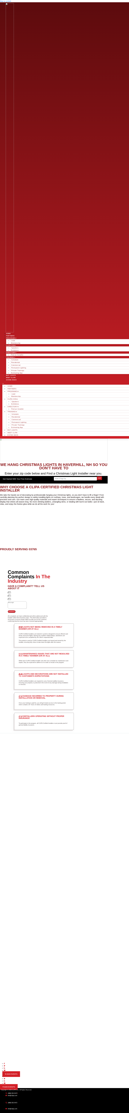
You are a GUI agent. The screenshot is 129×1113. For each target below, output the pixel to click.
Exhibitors (15, 350)
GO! (99, 478)
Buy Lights (11, 375)
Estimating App (17, 373)
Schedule (14, 360)
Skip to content (5, 1)
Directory (10, 352)
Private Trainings (17, 370)
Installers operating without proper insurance (41, 717)
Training (10, 357)
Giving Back (11, 380)
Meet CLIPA (11, 377)
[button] (44, 628)
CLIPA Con (10, 345)
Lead (13, 340)
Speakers (15, 348)
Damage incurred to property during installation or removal (41, 697)
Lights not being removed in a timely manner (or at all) (40, 628)
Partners (10, 336)
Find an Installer (17, 355)
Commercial (15, 365)
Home (8, 333)
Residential (15, 362)
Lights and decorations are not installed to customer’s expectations (43, 675)
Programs (10, 338)
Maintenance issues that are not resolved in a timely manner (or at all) (44, 655)
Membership (15, 343)
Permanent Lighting (18, 368)
